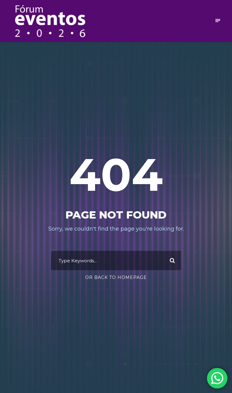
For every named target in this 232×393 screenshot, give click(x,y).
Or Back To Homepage (116, 277)
